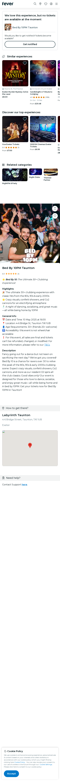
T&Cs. (47, 344)
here (24, 484)
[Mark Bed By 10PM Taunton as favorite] (55, 216)
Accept (11, 773)
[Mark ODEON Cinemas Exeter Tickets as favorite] (52, 119)
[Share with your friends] (55, 208)
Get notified (30, 44)
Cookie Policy (19, 762)
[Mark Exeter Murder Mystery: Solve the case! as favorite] (25, 63)
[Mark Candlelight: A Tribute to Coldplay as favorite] (52, 63)
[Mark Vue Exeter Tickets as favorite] (25, 119)
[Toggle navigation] (56, 4)
